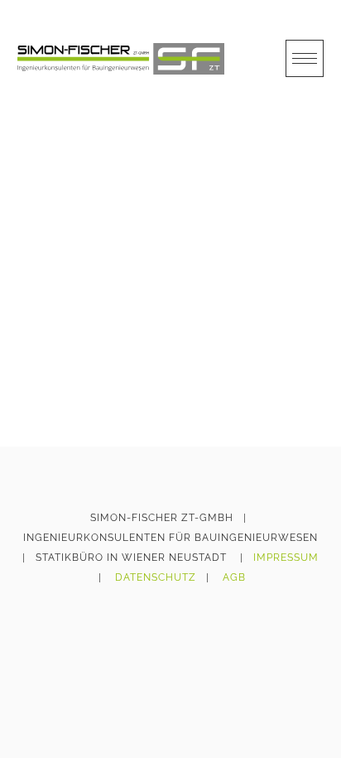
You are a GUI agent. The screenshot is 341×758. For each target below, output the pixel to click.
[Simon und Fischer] (120, 59)
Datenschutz (155, 577)
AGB (234, 577)
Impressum (286, 557)
